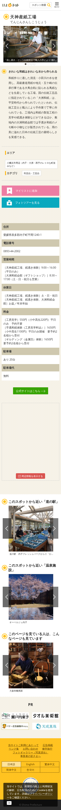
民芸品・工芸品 (31, 173)
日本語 (11, 764)
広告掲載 (48, 745)
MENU (56, 7)
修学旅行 (47, 748)
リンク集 (14, 748)
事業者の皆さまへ (30, 756)
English (30, 764)
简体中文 (11, 769)
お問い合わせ (30, 748)
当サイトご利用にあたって (23, 745)
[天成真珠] (45, 726)
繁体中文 (50, 764)
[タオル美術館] (45, 715)
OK (9, 802)
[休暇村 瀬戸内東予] (15, 715)
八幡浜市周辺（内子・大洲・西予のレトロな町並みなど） (31, 164)
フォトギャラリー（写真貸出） (30, 752)
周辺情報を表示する (32, 476)
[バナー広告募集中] (15, 726)
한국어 (30, 769)
